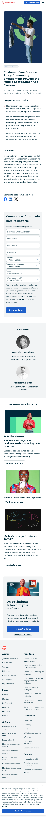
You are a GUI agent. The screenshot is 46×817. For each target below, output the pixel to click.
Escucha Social (8, 740)
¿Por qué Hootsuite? (10, 659)
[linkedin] (11, 199)
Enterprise (6, 712)
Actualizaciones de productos (31, 764)
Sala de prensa (8, 680)
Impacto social (8, 684)
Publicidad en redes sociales (10, 776)
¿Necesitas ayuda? (31, 759)
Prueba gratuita (32, 2)
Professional (7, 703)
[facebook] (5, 199)
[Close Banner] (43, 785)
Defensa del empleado (11, 764)
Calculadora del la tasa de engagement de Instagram (33, 680)
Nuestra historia (8, 663)
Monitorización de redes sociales (11, 769)
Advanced (6, 707)
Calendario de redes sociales (10, 752)
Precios (5, 695)
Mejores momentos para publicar (11, 745)
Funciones (6, 716)
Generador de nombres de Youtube (33, 701)
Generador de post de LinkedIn (32, 695)
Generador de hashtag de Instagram (34, 673)
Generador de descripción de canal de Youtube (34, 708)
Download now (16, 310)
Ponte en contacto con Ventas (33, 771)
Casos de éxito (29, 720)
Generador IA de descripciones (30, 660)
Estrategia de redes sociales (9, 728)
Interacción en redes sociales (10, 758)
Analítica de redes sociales (9, 734)
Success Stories (11, 67)
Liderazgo (6, 671)
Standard (5, 699)
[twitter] (16, 199)
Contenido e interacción (14, 436)
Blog (26, 729)
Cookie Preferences (23, 811)
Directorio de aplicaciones (29, 742)
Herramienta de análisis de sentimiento (33, 666)
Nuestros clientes (9, 675)
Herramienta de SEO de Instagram (33, 688)
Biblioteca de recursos (32, 733)
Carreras (5, 667)
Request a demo (23, 629)
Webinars (27, 737)
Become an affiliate (31, 748)
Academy (27, 725)
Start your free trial (23, 635)
